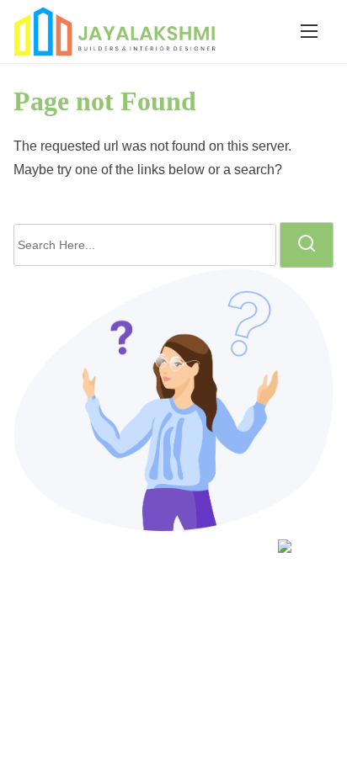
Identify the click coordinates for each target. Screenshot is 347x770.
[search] (307, 245)
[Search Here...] (144, 245)
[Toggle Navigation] (309, 31)
